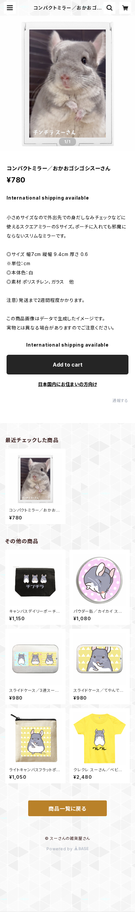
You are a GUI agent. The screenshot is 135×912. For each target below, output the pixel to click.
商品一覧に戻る (67, 808)
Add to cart (68, 364)
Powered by (60, 848)
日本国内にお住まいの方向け (67, 384)
